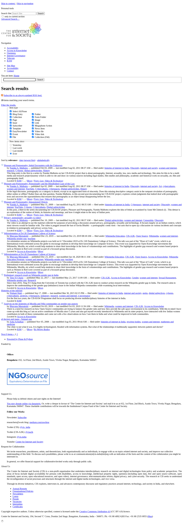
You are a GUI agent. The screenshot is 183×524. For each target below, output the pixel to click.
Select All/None (20, 111)
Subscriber (17, 125)
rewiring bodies (134, 322)
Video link (39, 134)
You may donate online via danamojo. (24, 403)
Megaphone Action (43, 125)
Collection (17, 117)
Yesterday (17, 145)
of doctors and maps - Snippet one (16, 319)
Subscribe (22, 417)
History (46, 170)
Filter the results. (8, 105)
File (14, 137)
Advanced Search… (10, 19)
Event (15, 134)
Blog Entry (18, 114)
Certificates (18, 506)
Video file (39, 131)
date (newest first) (27, 160)
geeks (145, 293)
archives (23, 296)
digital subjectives (157, 293)
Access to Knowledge (17, 50)
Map (150, 516)
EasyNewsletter (20, 131)
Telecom (11, 58)
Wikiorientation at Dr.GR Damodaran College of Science (29, 233)
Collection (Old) (42, 137)
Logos (15, 496)
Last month (18, 151)
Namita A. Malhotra (19, 168)
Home (16, 75)
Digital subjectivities (70, 189)
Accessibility (12, 48)
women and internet (168, 168)
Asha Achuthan (17, 322)
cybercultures (169, 186)
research (10, 170)
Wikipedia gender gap (17, 238)
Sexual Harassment (167, 278)
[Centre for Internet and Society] (22, 38)
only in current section (15, 16)
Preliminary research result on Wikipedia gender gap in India (31, 275)
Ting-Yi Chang (16, 278)
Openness (11, 53)
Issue (15, 123)
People (16, 499)
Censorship (148, 220)
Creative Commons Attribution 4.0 (95, 511)
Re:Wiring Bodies (42, 329)
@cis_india (25, 427)
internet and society (149, 168)
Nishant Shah (16, 293)
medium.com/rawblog (39, 422)
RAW (9, 61)
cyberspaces (54, 189)
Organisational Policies (23, 491)
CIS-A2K (130, 236)
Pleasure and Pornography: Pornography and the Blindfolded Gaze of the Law (39, 183)
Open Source (142, 236)
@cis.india (21, 437)
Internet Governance (16, 55)
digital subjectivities (33, 170)
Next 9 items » (8, 334)
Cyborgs (19, 170)
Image (37, 120)
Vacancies (17, 501)
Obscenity (134, 168)
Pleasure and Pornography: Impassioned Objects (26, 202)
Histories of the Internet (11, 290)
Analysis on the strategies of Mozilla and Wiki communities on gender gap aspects (41, 304)
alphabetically (43, 160)
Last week (17, 148)
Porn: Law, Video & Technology (48, 181)
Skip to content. (8, 3)
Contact (10, 71)
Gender (135, 278)
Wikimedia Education (115, 236)
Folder (38, 114)
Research (32, 280)
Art (160, 186)
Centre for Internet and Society (29, 442)
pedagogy (45, 296)
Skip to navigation (25, 3)
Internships (17, 504)
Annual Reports (20, 488)
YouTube (30, 189)
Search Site (6, 13)
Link (37, 123)
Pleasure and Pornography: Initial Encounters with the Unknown (33, 165)
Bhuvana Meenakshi (19, 236)
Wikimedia (154, 236)
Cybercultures (41, 189)
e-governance (84, 296)
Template (17, 128)
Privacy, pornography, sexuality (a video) (22, 217)
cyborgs (169, 293)
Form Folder (40, 117)
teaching (31, 238)
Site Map (11, 65)
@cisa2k (29, 432)
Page (15, 120)
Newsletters (18, 494)
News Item (40, 128)
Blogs (29, 181)
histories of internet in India (117, 168)
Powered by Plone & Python (20, 339)
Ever (15, 153)
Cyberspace (136, 204)
